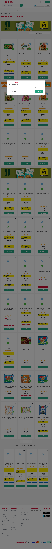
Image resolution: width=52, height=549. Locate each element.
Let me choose (29, 91)
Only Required (13, 91)
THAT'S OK (39, 91)
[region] (26, 87)
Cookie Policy (28, 88)
